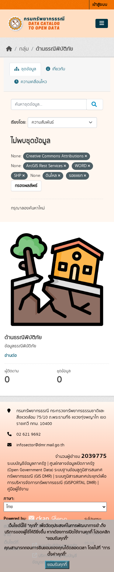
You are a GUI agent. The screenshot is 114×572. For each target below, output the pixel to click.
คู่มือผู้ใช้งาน (17, 489)
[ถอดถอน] (86, 156)
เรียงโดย (18, 122)
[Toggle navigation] (101, 23)
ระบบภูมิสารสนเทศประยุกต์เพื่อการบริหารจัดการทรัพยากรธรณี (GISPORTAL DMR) (56, 479)
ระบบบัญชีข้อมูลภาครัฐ (26, 464)
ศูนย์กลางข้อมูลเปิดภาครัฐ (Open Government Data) (51, 467)
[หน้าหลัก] (9, 49)
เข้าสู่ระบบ (99, 5)
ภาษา (8, 499)
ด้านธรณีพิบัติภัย (54, 49)
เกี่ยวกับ (58, 69)
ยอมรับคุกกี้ (57, 565)
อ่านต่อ (11, 356)
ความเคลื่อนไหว (33, 82)
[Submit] (94, 104)
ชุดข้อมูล (28, 69)
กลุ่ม (24, 49)
